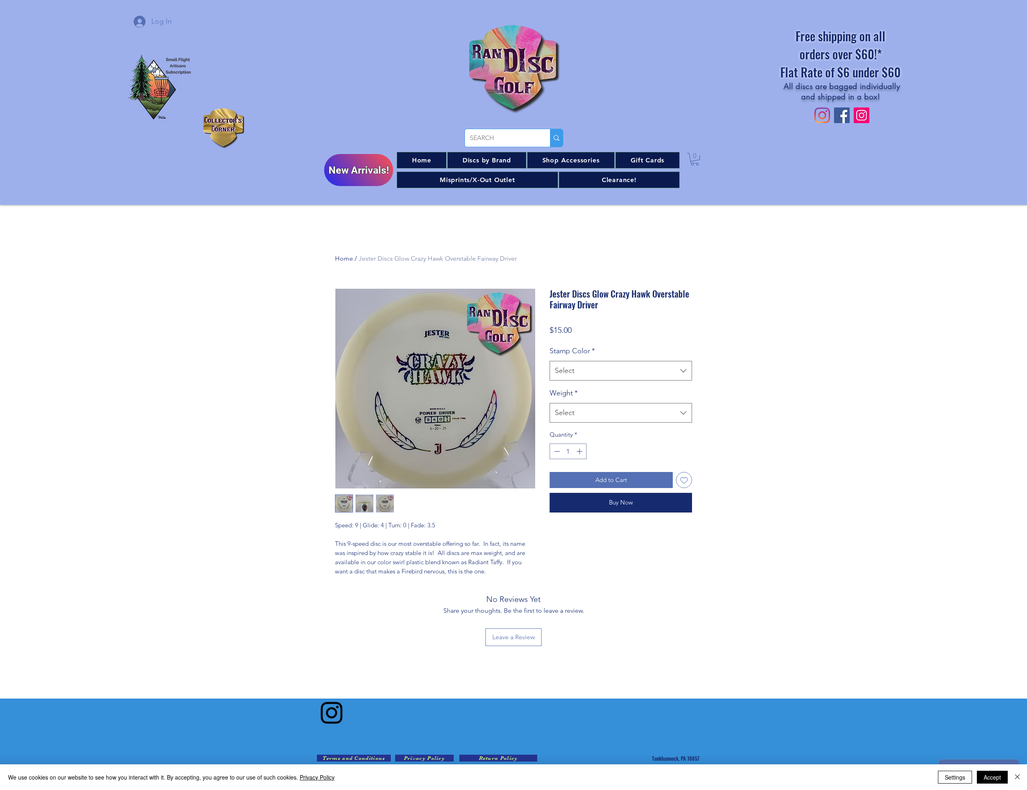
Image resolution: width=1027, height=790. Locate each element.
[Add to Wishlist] (684, 480)
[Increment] (580, 451)
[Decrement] (556, 451)
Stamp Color (572, 350)
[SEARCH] (556, 138)
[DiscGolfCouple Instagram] (861, 115)
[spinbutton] (568, 451)
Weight (564, 393)
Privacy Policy (317, 777)
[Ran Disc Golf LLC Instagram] (822, 115)
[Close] (1017, 777)
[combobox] (621, 371)
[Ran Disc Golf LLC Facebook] (842, 115)
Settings (955, 777)
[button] (486, 160)
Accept (992, 777)
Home (344, 258)
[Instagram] (331, 712)
